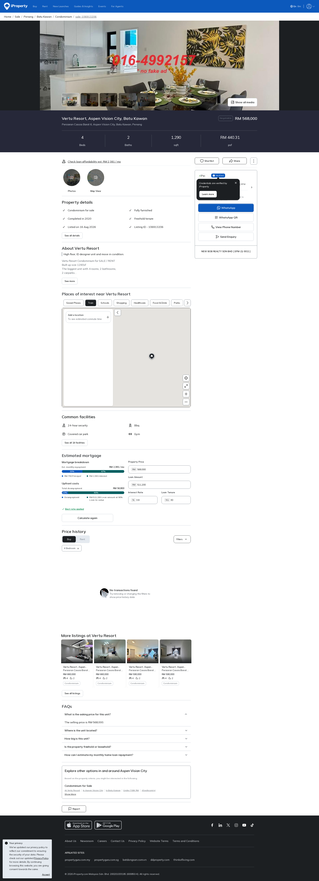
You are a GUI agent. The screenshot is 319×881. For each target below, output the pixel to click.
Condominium (63, 16)
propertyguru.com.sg (106, 859)
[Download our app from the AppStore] (78, 825)
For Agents (117, 6)
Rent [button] (82, 539)
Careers (102, 841)
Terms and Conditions (185, 841)
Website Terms (159, 841)
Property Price (136, 461)
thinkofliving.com (184, 859)
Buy (35, 6)
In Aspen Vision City (93, 790)
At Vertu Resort (72, 790)
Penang (28, 16)
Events (102, 6)
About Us (70, 841)
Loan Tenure (168, 492)
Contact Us (117, 841)
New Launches (61, 6)
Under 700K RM (131, 790)
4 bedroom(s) (149, 790)
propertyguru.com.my (77, 859)
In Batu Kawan (113, 790)
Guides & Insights (83, 6)
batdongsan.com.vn (135, 859)
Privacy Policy (137, 841)
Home (7, 16)
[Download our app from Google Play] (108, 825)
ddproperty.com (160, 859)
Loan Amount (135, 477)
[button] (236, 183)
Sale (17, 16)
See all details (72, 235)
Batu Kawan (44, 16)
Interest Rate (135, 492)
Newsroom (87, 841)
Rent (45, 6)
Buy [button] (69, 539)
